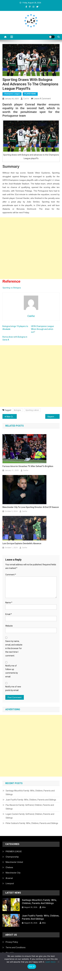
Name (8, 602)
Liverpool (10, 883)
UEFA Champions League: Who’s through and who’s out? (42, 329)
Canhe (26, 98)
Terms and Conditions (16, 947)
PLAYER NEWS (30, 94)
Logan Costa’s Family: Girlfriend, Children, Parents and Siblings (30, 816)
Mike (44, 907)
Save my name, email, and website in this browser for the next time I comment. (13, 648)
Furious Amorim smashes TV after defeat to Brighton (27, 466)
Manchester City (13, 873)
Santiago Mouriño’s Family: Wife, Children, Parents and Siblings (30, 793)
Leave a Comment (42, 98)
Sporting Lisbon (32, 410)
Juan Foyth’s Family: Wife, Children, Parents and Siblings (31, 800)
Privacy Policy (12, 942)
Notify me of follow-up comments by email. (11, 671)
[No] (58, 961)
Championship (12, 857)
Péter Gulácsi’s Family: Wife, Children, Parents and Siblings (32, 823)
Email (8, 614)
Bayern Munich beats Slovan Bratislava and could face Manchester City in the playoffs (54, 416)
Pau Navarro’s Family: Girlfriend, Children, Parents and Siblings (30, 807)
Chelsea (9, 867)
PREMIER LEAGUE (14, 851)
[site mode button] (52, 36)
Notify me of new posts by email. (13, 688)
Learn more (50, 962)
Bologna (17, 410)
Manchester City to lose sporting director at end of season (30, 507)
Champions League (12, 94)
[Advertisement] (31, 248)
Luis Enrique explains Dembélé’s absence (21, 543)
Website (9, 626)
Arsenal (9, 878)
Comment (10, 574)
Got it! (32, 966)
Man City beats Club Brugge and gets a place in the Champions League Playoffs (11, 416)
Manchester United (14, 862)
